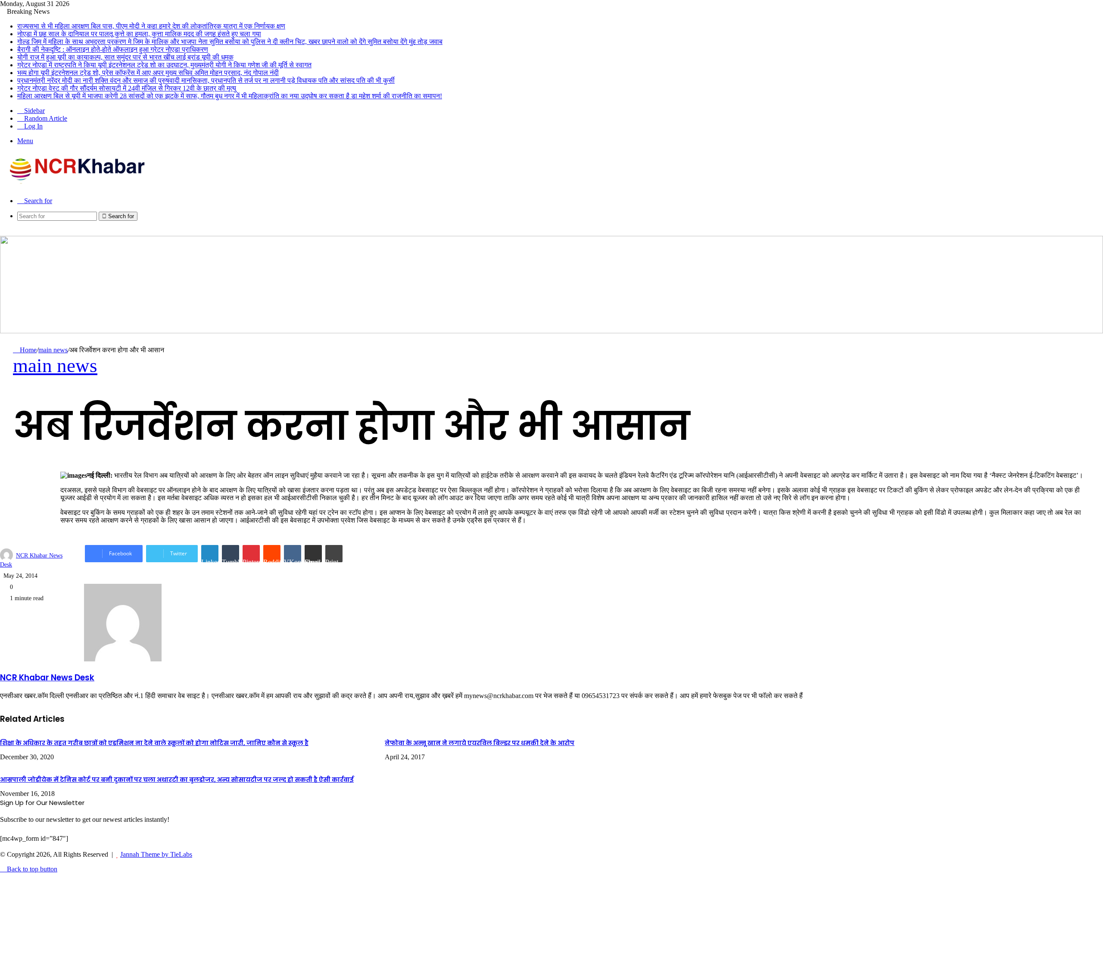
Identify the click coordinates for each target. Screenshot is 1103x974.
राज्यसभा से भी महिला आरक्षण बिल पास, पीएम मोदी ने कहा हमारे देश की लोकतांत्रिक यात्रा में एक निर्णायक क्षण (151, 26)
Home (27, 350)
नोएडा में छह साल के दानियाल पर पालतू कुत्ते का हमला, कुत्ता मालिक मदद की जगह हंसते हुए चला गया (139, 34)
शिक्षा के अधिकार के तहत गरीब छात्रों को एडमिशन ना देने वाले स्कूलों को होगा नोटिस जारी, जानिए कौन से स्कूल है (154, 743)
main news (53, 350)
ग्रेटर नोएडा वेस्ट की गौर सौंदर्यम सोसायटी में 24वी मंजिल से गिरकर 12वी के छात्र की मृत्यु (126, 88)
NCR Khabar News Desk (47, 677)
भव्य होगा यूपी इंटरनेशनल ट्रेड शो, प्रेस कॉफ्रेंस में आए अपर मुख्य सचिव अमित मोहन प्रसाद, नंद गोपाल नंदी (148, 72)
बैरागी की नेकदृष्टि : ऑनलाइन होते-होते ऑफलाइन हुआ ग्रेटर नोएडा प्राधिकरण (112, 49)
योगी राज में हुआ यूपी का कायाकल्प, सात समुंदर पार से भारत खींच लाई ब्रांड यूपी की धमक (125, 57)
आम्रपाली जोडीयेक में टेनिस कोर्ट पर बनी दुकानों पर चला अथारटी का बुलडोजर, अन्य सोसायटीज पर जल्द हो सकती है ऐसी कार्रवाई (177, 779)
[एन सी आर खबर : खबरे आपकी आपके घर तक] (80, 186)
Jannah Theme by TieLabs (156, 854)
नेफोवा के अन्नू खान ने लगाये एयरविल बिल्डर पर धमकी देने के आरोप (479, 743)
